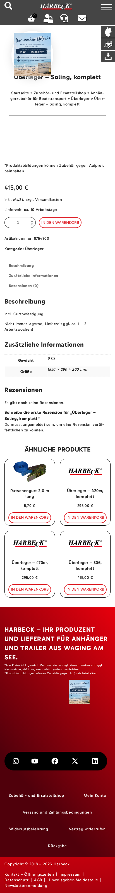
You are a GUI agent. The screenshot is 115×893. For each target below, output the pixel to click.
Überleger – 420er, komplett (85, 493)
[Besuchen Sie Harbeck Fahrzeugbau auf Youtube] (35, 761)
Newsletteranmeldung (25, 885)
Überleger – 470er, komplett (30, 565)
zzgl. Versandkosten (44, 199)
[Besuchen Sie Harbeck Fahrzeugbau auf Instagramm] (16, 761)
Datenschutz (16, 880)
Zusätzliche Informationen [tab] (33, 275)
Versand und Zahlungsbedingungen (57, 812)
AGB (38, 880)
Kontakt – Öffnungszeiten (29, 874)
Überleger (80, 98)
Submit (8, 5)
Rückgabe (57, 845)
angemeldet (34, 424)
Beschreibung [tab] (21, 265)
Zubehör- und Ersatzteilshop (60, 93)
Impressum (70, 874)
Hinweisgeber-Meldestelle (72, 880)
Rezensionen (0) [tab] (24, 285)
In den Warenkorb (60, 222)
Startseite (20, 93)
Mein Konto (95, 795)
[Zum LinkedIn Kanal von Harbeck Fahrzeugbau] (95, 761)
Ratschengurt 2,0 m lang (29, 493)
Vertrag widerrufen (87, 829)
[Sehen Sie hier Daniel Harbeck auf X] (75, 761)
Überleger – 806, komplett (85, 565)
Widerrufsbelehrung (28, 829)
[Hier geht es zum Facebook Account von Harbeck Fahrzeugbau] (55, 761)
